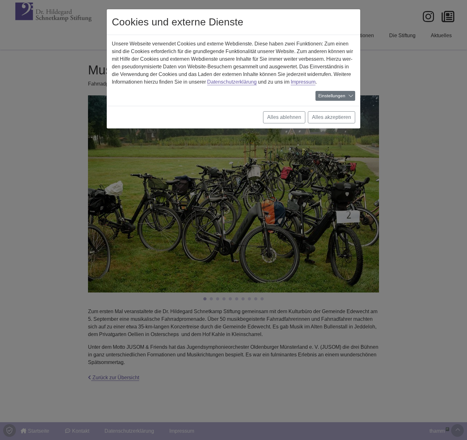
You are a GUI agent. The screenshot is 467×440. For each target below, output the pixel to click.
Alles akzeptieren (331, 117)
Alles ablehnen (284, 117)
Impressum (303, 82)
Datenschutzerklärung (232, 82)
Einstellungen (331, 95)
